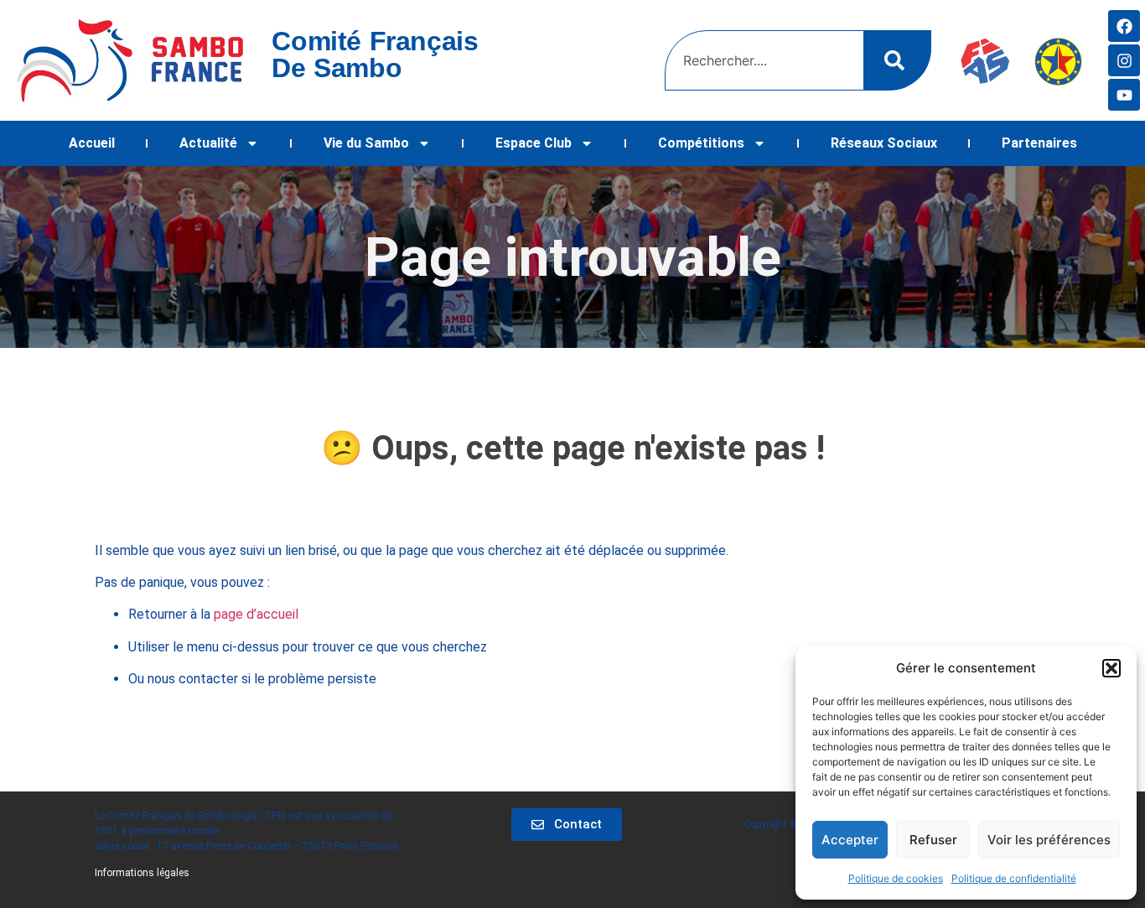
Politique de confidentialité (1013, 878)
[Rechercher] (897, 60)
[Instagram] (1124, 60)
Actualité (208, 143)
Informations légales (142, 873)
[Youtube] (1124, 95)
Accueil (92, 143)
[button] (1111, 668)
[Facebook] (1124, 26)
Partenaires (1039, 143)
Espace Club (533, 143)
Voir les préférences (1049, 840)
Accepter (849, 840)
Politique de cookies (895, 878)
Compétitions (701, 143)
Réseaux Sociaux (884, 143)
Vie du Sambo (366, 143)
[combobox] (764, 60)
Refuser (933, 840)
